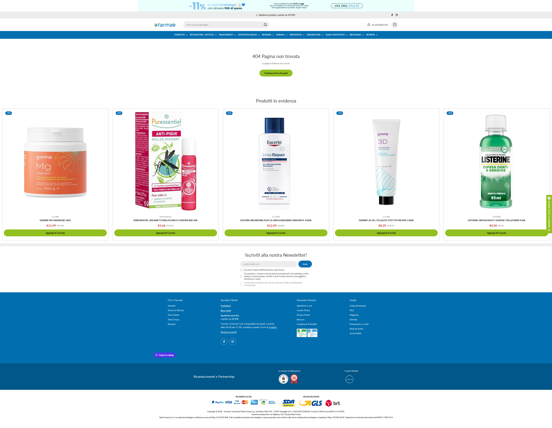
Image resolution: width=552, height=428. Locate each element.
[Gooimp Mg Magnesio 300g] (55, 161)
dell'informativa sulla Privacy (271, 270)
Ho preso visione (264, 270)
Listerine (497, 217)
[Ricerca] (265, 24)
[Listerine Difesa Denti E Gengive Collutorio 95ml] (496, 161)
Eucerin (276, 217)
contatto (273, 327)
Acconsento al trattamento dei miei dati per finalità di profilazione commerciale (273, 283)
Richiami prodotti (229, 332)
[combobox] (226, 24)
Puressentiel (166, 217)
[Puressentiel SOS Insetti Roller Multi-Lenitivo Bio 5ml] (165, 161)
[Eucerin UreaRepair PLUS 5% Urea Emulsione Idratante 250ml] (276, 161)
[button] (549, 214)
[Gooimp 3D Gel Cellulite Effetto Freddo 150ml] (386, 161)
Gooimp (55, 217)
